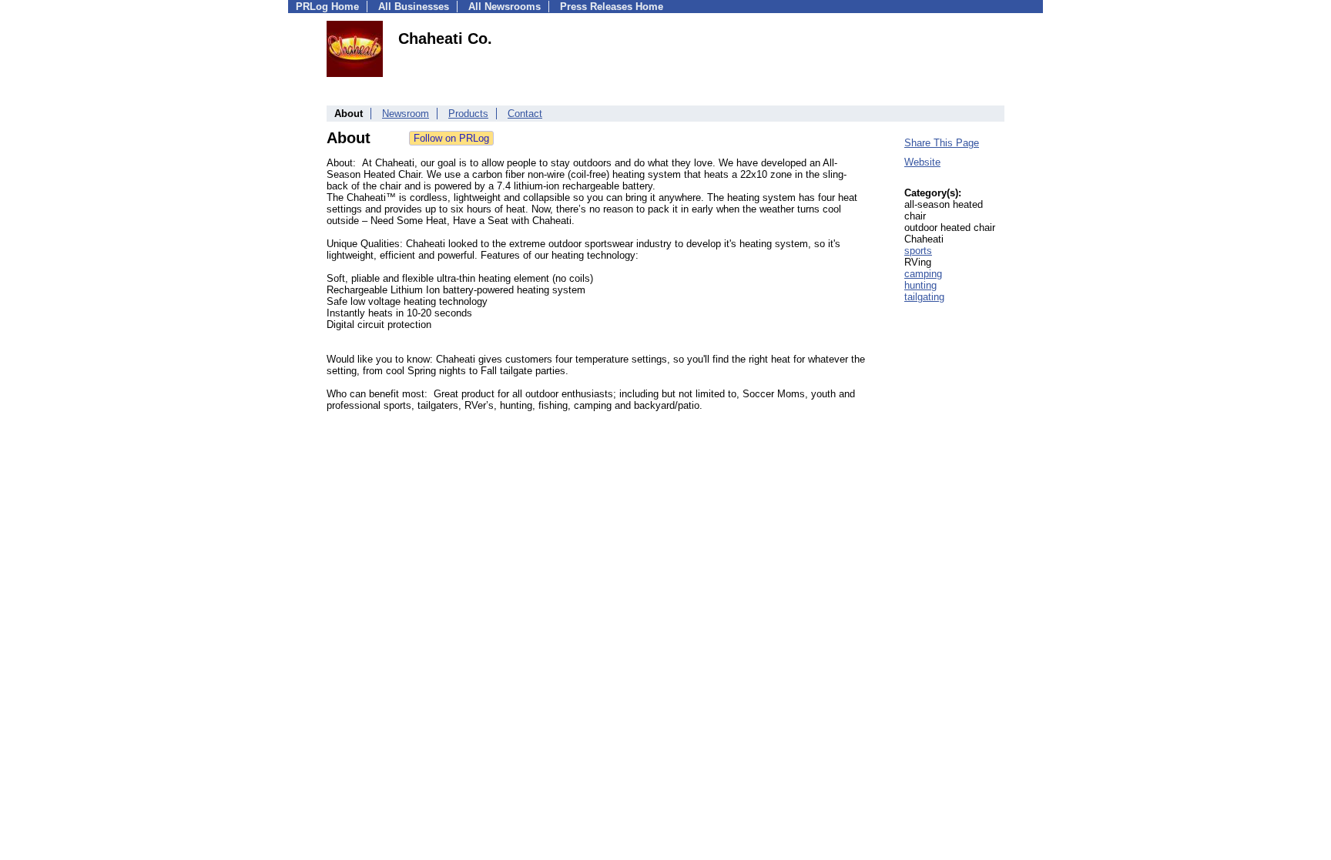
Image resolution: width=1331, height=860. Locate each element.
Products (468, 113)
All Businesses (413, 6)
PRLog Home (327, 6)
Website (922, 162)
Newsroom (405, 113)
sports (918, 250)
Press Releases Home (611, 6)
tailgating (924, 297)
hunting (920, 285)
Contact (525, 113)
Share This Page (941, 143)
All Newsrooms (504, 6)
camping (923, 273)
